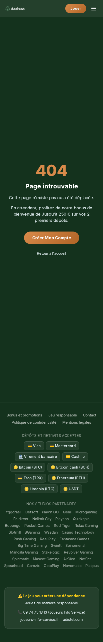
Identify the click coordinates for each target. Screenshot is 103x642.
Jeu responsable (62, 415)
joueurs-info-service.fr (39, 619)
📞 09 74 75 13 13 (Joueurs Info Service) (52, 612)
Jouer (75, 8)
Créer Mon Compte (51, 237)
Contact (89, 415)
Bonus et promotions (24, 415)
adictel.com (73, 619)
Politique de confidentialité (34, 422)
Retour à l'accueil (51, 253)
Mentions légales (76, 422)
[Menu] (93, 8)
